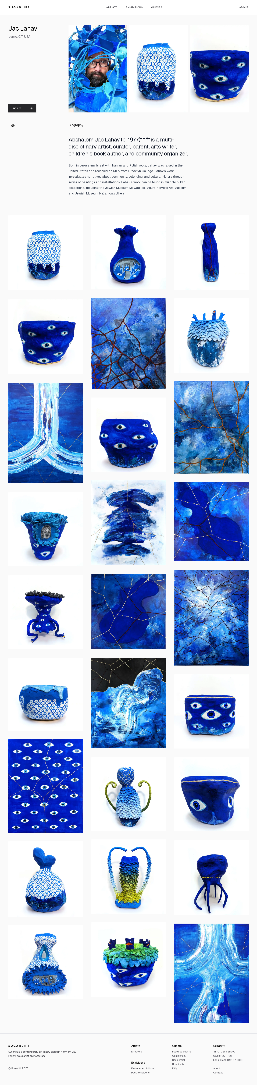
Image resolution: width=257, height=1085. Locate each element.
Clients (156, 7)
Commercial (179, 1055)
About (216, 1068)
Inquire (17, 108)
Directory (136, 1051)
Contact (218, 1072)
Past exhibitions (140, 1072)
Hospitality (178, 1064)
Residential (178, 1060)
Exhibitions (134, 7)
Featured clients (181, 1051)
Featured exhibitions (142, 1068)
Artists (112, 7)
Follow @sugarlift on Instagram (26, 1056)
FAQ (174, 1068)
